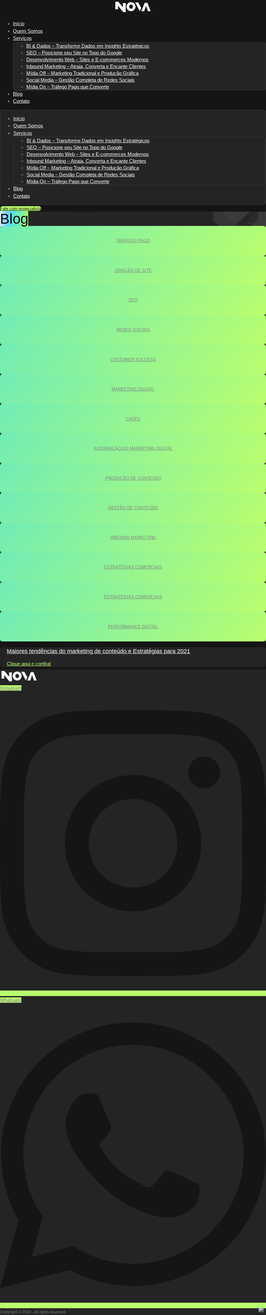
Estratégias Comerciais (133, 567)
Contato (21, 101)
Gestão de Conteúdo (133, 507)
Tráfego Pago (133, 240)
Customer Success (133, 359)
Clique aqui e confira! (29, 663)
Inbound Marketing (133, 537)
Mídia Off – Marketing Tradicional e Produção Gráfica (82, 73)
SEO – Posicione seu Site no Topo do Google (74, 52)
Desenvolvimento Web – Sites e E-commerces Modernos (87, 59)
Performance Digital (133, 626)
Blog (18, 188)
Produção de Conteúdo (133, 478)
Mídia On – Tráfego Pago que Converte (67, 86)
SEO (133, 300)
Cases (133, 419)
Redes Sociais (133, 329)
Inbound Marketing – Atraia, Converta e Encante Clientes (86, 66)
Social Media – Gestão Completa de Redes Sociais (80, 80)
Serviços (22, 38)
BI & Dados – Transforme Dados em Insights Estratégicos (87, 46)
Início (19, 118)
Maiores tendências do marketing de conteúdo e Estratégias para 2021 (98, 651)
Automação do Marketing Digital (133, 448)
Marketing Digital (133, 389)
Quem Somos (28, 125)
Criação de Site (133, 270)
